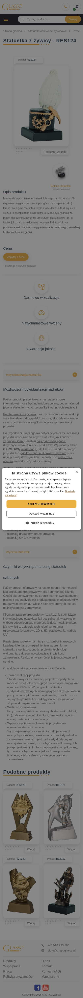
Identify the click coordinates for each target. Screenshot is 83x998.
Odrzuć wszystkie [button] (41, 513)
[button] (41, 523)
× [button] (76, 471)
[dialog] (41, 499)
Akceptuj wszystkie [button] (41, 504)
